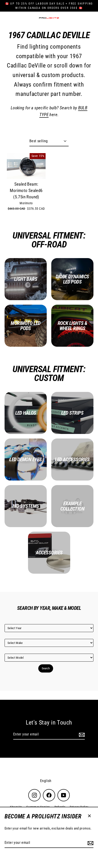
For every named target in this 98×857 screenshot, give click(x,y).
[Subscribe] (89, 843)
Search (46, 668)
